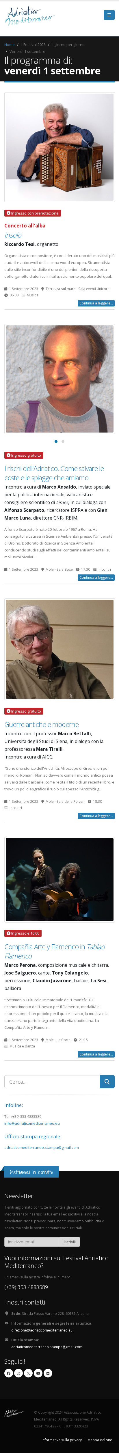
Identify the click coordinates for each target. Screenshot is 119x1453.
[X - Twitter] (28, 1373)
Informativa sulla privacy (62, 1439)
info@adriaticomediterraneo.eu (32, 1123)
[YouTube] (38, 1373)
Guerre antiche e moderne (41, 724)
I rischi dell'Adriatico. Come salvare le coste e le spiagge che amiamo (54, 473)
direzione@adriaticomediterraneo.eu (41, 1330)
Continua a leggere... (96, 303)
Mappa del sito (100, 1439)
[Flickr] (48, 1373)
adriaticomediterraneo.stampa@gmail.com (41, 1147)
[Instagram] (18, 1373)
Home (9, 44)
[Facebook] (8, 1373)
